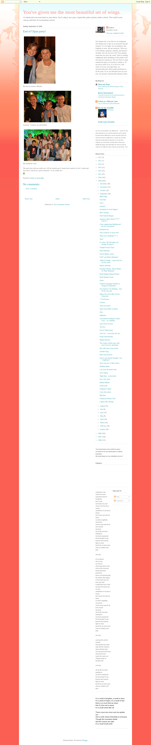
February (103, 426)
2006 (100, 440)
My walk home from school (109, 348)
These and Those (104, 84)
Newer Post (28, 199)
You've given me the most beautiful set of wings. (72, 12)
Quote (102, 280)
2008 (100, 433)
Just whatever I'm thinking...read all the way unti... (111, 290)
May (102, 416)
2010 (100, 177)
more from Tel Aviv (106, 324)
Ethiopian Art (104, 229)
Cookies (102, 302)
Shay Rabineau (105, 251)
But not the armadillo (106, 108)
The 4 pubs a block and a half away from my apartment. (110, 344)
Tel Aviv (102, 327)
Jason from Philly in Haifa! (109, 309)
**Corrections (104, 299)
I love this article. (105, 392)
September (104, 194)
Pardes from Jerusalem (106, 122)
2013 (100, 167)
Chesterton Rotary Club (107, 398)
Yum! (101, 239)
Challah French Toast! (107, 247)
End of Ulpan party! (106, 330)
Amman (102, 206)
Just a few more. (105, 379)
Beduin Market (105, 382)
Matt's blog (103, 196)
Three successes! (105, 306)
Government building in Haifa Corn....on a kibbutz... (110, 320)
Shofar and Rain (105, 265)
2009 (100, 181)
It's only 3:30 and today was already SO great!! (109, 243)
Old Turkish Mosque (106, 216)
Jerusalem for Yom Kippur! (109, 209)
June (102, 412)
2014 (100, 164)
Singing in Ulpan (105, 389)
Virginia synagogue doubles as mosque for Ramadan (110, 285)
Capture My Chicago (106, 402)
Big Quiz (103, 395)
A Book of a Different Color (108, 101)
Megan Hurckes (105, 340)
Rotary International (105, 93)
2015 (100, 161)
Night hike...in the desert (108, 376)
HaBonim (103, 315)
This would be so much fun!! (109, 233)
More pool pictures (106, 355)
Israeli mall (103, 386)
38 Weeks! (110, 110)
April (102, 419)
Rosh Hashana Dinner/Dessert (109, 274)
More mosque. (104, 213)
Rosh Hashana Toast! (107, 277)
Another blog (104, 351)
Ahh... (102, 312)
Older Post (86, 199)
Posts (117, 497)
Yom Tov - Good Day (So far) (110, 333)
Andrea (111, 28)
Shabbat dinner (105, 366)
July (101, 409)
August (102, 406)
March (102, 422)
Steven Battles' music (107, 254)
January (103, 429)
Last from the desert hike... (109, 369)
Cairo (101, 203)
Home (58, 199)
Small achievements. (106, 337)
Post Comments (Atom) (62, 204)
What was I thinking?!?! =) (109, 236)
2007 (100, 437)
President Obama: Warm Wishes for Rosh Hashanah (110, 270)
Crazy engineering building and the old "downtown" (110, 225)
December (103, 184)
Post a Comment (31, 189)
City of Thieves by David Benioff (108, 103)
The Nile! (103, 200)
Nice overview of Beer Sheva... (110, 363)
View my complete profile (115, 33)
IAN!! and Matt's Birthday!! (109, 257)
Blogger (85, 740)
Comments (119, 501)
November (104, 187)
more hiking (104, 373)
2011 (100, 174)
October (103, 190)
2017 (100, 157)
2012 (100, 171)
